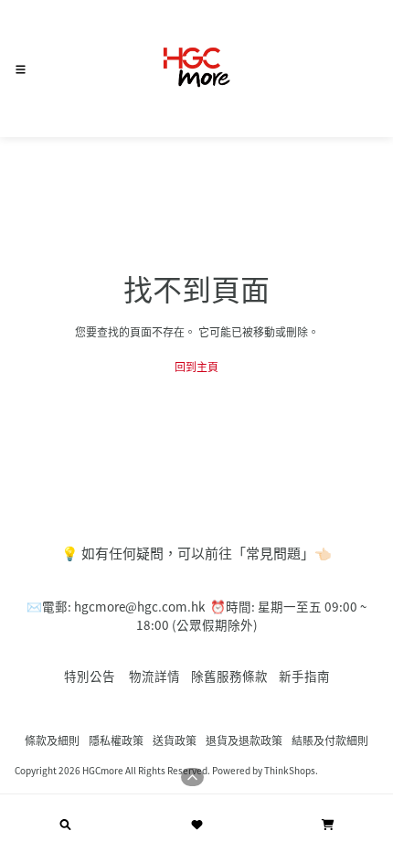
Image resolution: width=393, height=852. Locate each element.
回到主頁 (196, 366)
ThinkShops (289, 770)
